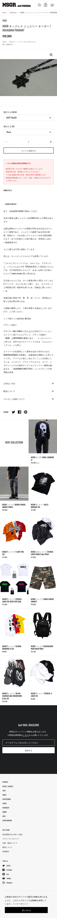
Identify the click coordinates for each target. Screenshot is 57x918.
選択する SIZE (9, 126)
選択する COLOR (10, 112)
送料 (10, 42)
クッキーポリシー (20, 903)
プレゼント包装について (14, 398)
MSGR (4, 20)
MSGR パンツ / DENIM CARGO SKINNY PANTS (14, 490)
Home (4, 12)
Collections (13, 12)
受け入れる (26, 910)
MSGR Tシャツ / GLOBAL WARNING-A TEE (14, 631)
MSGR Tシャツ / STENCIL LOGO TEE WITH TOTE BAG (14, 584)
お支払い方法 (9, 383)
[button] (51, 142)
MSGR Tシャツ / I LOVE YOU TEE (14, 537)
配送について (9, 391)
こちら (26, 734)
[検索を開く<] (39, 4)
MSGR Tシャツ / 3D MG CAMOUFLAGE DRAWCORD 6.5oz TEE (14, 680)
